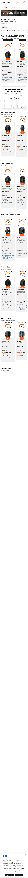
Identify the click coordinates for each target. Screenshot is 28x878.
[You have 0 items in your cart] (23, 2)
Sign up (17, 98)
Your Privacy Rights (14, 871)
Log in (10, 98)
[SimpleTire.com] (6, 2)
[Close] (25, 854)
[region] (14, 865)
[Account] (20, 2)
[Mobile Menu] (26, 2)
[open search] (17, 2)
